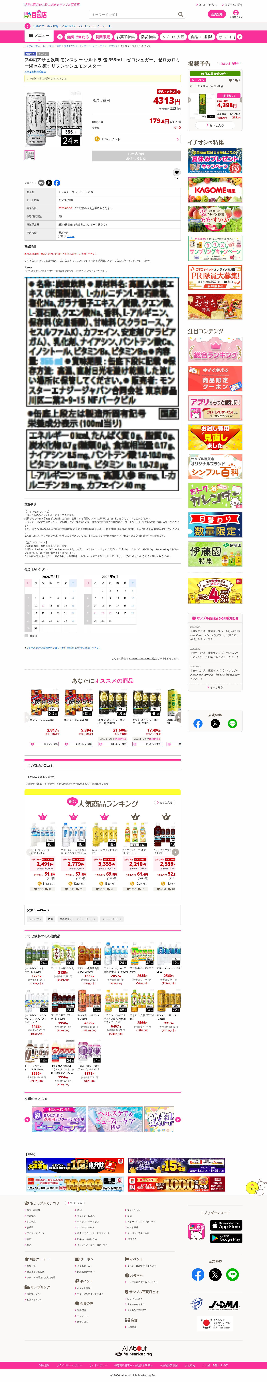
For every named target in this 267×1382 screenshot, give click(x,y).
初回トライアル (34, 1300)
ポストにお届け (231, 36)
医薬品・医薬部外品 (87, 1239)
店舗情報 (132, 1327)
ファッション (133, 1210)
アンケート (82, 1316)
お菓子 (30, 1227)
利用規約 (44, 1365)
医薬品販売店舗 (169, 1365)
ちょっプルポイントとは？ (90, 1294)
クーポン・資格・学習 (138, 1233)
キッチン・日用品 (86, 1216)
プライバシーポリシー (69, 1365)
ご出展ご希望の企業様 (215, 1365)
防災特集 (148, 36)
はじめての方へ (208, 4)
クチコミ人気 (173, 36)
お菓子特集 (126, 36)
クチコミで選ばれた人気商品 (41, 1277)
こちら (70, 236)
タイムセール (83, 1266)
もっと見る (166, 802)
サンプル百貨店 (32, 46)
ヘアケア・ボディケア (88, 1222)
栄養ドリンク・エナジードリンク (80, 46)
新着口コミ (82, 1322)
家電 (129, 1216)
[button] (60, 37)
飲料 (59, 46)
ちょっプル (48, 46)
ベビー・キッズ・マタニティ (141, 1222)
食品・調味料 (33, 1210)
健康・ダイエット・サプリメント (93, 1233)
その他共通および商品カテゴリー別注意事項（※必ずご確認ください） (64, 647)
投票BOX (81, 1310)
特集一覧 (31, 1266)
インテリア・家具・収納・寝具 (92, 1245)
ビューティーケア (86, 1227)
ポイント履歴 (83, 1288)
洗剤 (79, 1210)
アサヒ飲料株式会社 (35, 71)
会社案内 (190, 1365)
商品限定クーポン (86, 1272)
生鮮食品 (31, 1216)
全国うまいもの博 (35, 1272)
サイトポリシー (98, 1365)
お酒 (29, 1245)
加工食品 (31, 1222)
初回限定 (103, 36)
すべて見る (76, 1202)
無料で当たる (78, 36)
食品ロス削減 (202, 36)
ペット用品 (132, 1227)
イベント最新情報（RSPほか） (142, 1266)
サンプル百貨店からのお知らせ (142, 1282)
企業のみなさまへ (136, 1304)
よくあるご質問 (233, 4)
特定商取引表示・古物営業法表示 (133, 1365)
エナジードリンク (109, 46)
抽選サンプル (33, 1294)
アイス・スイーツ (35, 1233)
